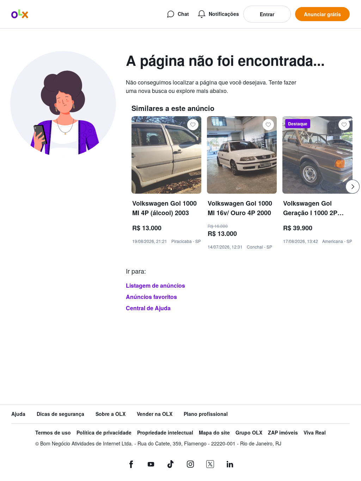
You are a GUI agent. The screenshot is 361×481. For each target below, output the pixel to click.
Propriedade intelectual (165, 432)
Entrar (267, 14)
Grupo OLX (248, 432)
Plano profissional (206, 414)
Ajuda (18, 414)
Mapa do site (214, 432)
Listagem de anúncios (155, 285)
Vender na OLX (154, 414)
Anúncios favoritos (151, 297)
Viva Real (315, 432)
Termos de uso (53, 432)
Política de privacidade (104, 432)
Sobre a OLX (111, 414)
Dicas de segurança (60, 414)
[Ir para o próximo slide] (352, 187)
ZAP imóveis (283, 432)
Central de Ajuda (148, 308)
